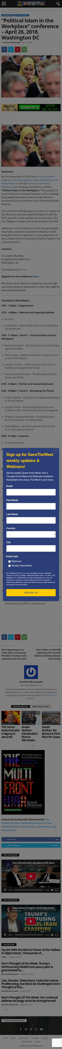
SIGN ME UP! (31, 592)
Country (10, 528)
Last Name (12, 514)
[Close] (56, 450)
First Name (12, 500)
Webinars (16, 561)
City (8, 542)
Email (9, 486)
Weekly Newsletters (22, 565)
